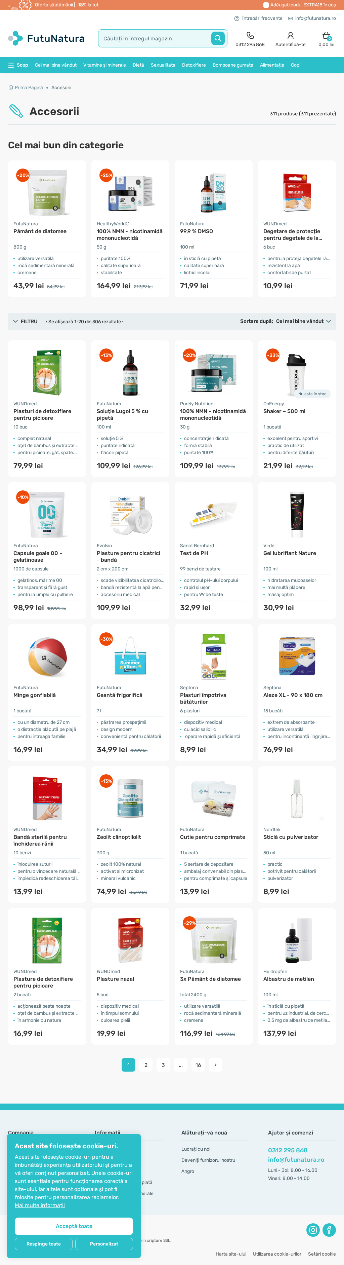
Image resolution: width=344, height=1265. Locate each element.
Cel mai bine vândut (56, 65)
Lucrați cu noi (195, 1149)
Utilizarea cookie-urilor (277, 1254)
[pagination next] (215, 1065)
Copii (296, 65)
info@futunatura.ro (315, 18)
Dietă (138, 65)
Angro (187, 1171)
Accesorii (61, 87)
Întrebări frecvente (262, 18)
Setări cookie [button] (322, 1254)
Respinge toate (44, 1244)
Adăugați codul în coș (303, 5)
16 (198, 1065)
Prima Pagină (29, 87)
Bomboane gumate (233, 65)
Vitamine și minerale (104, 65)
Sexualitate (163, 65)
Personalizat (104, 1244)
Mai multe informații (40, 1205)
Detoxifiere (194, 65)
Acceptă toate (74, 1226)
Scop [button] (22, 65)
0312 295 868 (288, 1150)
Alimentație (272, 65)
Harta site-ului (231, 1254)
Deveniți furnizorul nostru (208, 1160)
